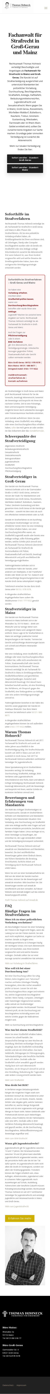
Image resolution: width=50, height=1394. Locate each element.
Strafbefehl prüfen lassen (20, 299)
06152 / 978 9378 (23, 589)
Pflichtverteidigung (17, 335)
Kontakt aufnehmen (17, 381)
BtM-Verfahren (15, 342)
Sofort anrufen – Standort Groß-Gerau (25, 158)
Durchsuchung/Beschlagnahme (23, 305)
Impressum (21, 1385)
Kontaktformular (36, 430)
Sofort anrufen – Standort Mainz (25, 168)
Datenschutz (8, 1385)
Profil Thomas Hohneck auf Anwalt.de (21, 900)
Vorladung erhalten (17, 293)
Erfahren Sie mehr (19, 1218)
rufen (13, 427)
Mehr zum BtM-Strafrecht (16, 1138)
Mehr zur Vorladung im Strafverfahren (21, 963)
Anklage (12, 311)
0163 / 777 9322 (25, 600)
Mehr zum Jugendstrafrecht (17, 1206)
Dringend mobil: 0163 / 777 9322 (23, 369)
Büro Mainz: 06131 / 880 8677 (21, 365)
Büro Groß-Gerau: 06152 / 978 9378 (24, 362)
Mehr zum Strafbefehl (14, 1080)
